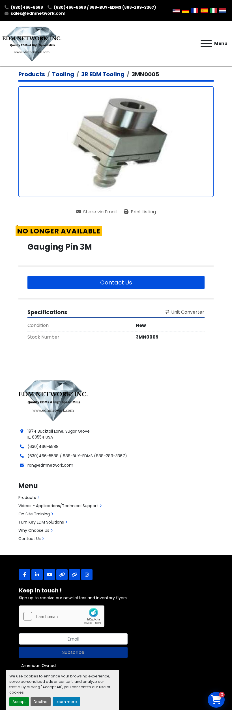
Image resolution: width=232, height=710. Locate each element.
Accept (19, 701)
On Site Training (34, 514)
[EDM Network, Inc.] (53, 400)
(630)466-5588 (27, 7)
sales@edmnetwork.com (38, 13)
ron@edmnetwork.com (50, 465)
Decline (41, 701)
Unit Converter (187, 312)
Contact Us (116, 282)
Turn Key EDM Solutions (41, 522)
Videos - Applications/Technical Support (58, 506)
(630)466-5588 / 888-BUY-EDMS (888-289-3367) (105, 7)
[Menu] (206, 43)
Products (27, 497)
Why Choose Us (33, 530)
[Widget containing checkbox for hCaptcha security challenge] (61, 616)
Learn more (66, 701)
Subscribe (73, 652)
